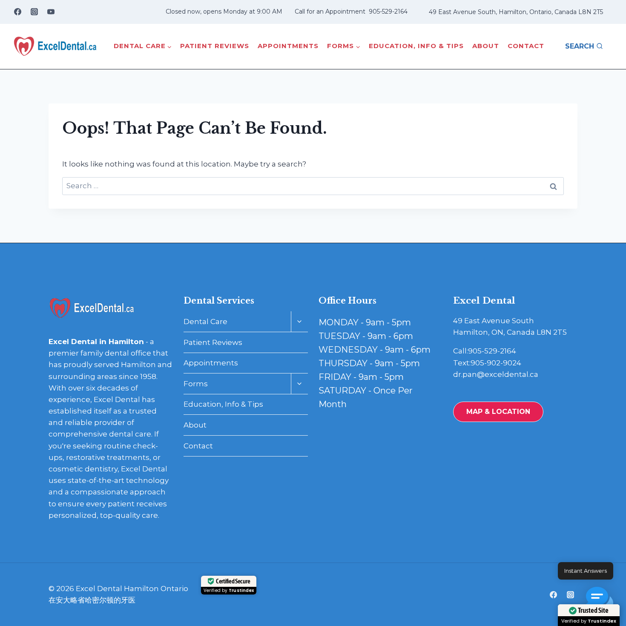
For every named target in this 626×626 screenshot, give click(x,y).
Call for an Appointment (330, 11)
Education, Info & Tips (416, 46)
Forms (196, 383)
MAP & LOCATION (498, 412)
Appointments (288, 46)
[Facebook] (17, 12)
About (485, 46)
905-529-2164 (388, 11)
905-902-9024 (496, 363)
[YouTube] (50, 12)
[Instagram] (34, 12)
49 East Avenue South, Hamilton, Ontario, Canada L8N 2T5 (516, 12)
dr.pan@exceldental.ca (495, 374)
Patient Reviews (214, 46)
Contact (526, 46)
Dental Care (205, 321)
